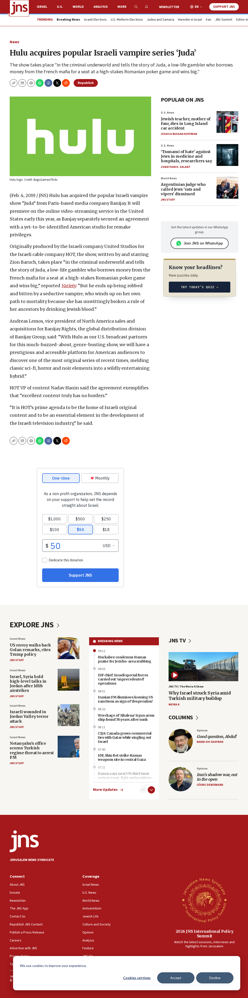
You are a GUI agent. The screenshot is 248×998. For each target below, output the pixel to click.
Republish (86, 83)
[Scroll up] (143, 789)
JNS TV (178, 640)
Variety (68, 285)
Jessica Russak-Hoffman (179, 134)
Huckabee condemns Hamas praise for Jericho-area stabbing (124, 659)
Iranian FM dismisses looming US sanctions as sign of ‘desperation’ (125, 699)
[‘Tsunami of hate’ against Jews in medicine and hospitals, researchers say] (227, 155)
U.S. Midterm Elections (127, 20)
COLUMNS (181, 717)
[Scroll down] (151, 789)
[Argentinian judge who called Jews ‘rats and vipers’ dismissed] (227, 188)
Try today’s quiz (199, 287)
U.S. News (167, 113)
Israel (42, 6)
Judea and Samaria (160, 20)
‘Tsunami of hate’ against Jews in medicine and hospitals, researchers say (186, 156)
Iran (208, 20)
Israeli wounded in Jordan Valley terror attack (29, 716)
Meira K (174, 705)
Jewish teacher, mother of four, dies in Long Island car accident (185, 123)
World (78, 6)
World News (169, 178)
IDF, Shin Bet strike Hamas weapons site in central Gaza (122, 757)
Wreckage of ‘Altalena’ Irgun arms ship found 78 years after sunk (126, 717)
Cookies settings (137, 978)
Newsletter (169, 7)
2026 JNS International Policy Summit (204, 933)
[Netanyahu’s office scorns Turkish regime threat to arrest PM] (68, 747)
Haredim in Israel (190, 20)
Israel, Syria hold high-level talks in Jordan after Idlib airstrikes (28, 683)
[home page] (19, 8)
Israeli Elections (95, 20)
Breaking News (110, 641)
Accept (175, 978)
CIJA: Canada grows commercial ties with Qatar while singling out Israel (124, 737)
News (14, 42)
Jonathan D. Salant (176, 167)
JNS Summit (223, 20)
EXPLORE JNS (32, 624)
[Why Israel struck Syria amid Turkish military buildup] (203, 666)
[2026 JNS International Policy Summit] (204, 899)
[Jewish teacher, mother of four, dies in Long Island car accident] (227, 122)
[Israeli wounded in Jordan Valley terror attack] (68, 715)
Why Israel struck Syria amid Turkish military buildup (200, 695)
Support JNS (224, 6)
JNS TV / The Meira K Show (186, 687)
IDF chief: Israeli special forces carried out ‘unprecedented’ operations (123, 679)
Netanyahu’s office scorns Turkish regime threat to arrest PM (32, 750)
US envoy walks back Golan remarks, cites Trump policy (30, 650)
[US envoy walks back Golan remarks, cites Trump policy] (68, 648)
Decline (215, 978)
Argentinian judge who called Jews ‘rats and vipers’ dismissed (183, 189)
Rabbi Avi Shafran (210, 742)
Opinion (202, 730)
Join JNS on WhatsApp (203, 243)
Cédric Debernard (210, 785)
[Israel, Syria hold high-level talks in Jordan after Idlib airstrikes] (68, 680)
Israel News (17, 639)
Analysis (100, 6)
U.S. (60, 6)
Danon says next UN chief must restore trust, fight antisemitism (124, 775)
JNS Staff (168, 200)
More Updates (105, 789)
